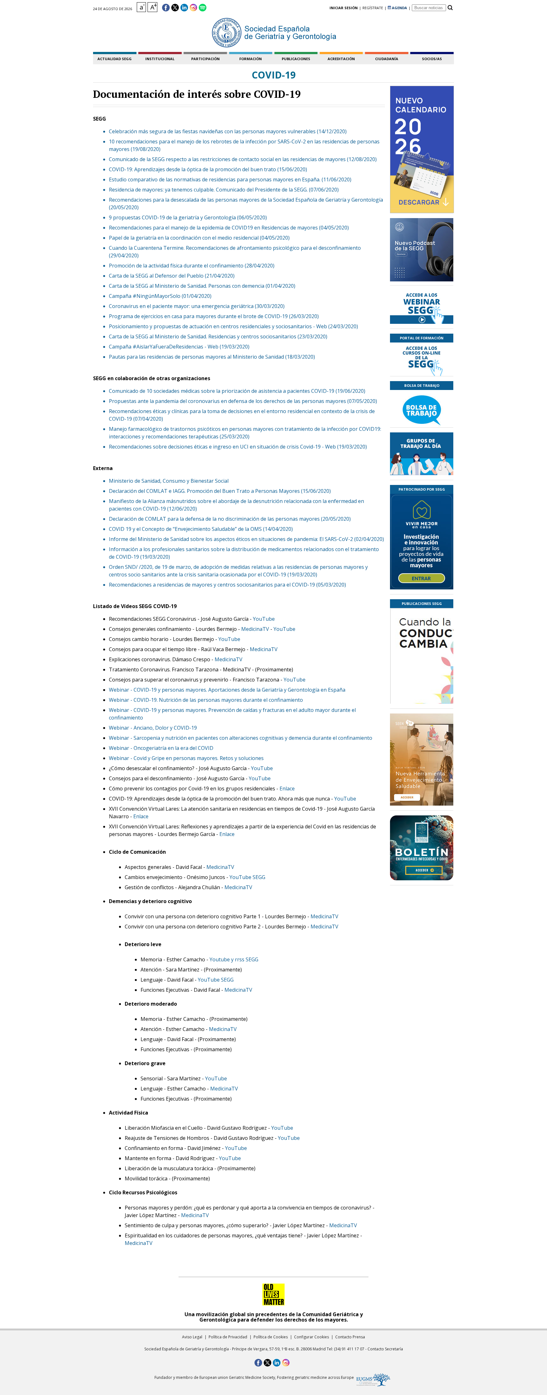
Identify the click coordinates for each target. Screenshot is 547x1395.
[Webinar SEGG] (421, 307)
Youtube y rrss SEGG (234, 959)
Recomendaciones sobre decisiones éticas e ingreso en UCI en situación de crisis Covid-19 (215, 446)
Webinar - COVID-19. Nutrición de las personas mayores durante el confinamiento (206, 699)
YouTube (264, 618)
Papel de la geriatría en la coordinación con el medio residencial (184, 237)
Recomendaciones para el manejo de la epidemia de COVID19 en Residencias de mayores (213, 227)
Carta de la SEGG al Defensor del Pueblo (156, 275)
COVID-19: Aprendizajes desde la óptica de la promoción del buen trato (192, 169)
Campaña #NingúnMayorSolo (144, 295)
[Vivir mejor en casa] (421, 541)
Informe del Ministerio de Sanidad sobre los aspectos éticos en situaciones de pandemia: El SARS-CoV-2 (231, 539)
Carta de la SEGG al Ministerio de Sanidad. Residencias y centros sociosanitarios (202, 336)
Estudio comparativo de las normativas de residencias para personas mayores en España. (214, 179)
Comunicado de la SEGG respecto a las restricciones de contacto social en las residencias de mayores (227, 159)
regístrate (372, 7)
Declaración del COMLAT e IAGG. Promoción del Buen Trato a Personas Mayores (204, 490)
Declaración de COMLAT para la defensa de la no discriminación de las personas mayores (214, 518)
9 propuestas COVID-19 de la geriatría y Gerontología (172, 217)
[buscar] (450, 8)
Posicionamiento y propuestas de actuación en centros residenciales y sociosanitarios (210, 326)
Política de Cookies (271, 1337)
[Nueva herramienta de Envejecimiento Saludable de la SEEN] (421, 759)
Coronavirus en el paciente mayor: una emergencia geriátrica (181, 306)
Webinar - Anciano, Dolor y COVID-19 (153, 727)
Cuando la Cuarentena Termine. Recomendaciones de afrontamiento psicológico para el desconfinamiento (235, 247)
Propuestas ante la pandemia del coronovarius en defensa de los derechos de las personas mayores (227, 401)
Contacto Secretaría (385, 1349)
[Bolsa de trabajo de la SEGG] (421, 408)
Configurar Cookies (311, 1337)
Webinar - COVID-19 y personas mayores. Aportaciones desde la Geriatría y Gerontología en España (227, 689)
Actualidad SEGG (114, 58)
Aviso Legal (192, 1337)
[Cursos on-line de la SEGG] (421, 359)
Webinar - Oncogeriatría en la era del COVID (161, 748)
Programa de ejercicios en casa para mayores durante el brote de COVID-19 (198, 316)
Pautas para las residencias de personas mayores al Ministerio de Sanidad (196, 356)
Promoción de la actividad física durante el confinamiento (176, 265)
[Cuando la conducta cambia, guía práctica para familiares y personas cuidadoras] (421, 693)
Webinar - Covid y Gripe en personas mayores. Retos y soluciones (186, 758)
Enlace (287, 788)
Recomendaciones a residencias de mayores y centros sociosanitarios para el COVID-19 (212, 584)
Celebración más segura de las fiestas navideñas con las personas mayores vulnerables (212, 131)
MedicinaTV (255, 628)
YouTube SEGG (247, 877)
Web (321, 326)
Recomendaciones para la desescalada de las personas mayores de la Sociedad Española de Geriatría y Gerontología (246, 199)
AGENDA (399, 7)
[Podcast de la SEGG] (421, 251)
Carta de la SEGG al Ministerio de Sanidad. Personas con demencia (186, 285)
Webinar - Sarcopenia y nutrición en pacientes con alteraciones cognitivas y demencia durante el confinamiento (240, 737)
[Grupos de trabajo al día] (421, 453)
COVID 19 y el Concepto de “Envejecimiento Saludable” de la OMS (185, 528)
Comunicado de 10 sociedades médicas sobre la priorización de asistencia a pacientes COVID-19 (221, 390)
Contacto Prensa (350, 1337)
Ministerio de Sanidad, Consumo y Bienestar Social (169, 480)
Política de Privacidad (228, 1337)
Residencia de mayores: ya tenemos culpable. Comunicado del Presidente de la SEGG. (208, 189)
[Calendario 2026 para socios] (422, 149)
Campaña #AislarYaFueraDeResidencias (156, 346)
